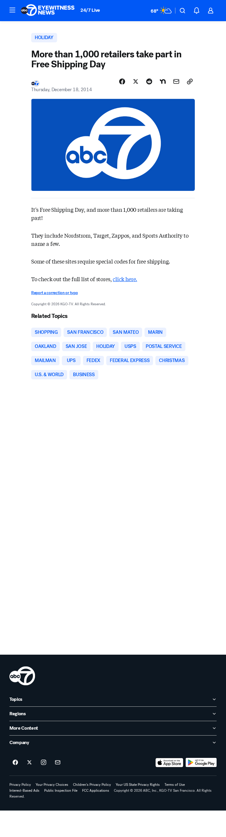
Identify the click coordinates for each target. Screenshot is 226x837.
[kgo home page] (22, 675)
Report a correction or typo (54, 293)
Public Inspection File (60, 790)
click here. (125, 279)
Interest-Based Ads (24, 790)
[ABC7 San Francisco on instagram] (43, 762)
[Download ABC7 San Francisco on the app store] (169, 762)
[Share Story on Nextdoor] (163, 81)
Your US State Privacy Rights (138, 784)
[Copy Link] (190, 81)
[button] (12, 10)
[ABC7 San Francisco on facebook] (15, 762)
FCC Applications (95, 790)
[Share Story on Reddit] (149, 81)
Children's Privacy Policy (92, 784)
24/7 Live (90, 10)
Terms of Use (174, 784)
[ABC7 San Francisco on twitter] (29, 762)
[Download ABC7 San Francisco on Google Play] (201, 762)
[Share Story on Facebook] (122, 81)
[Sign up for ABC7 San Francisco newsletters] (58, 762)
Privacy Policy (20, 784)
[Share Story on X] (136, 81)
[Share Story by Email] (176, 81)
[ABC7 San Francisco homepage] (47, 10)
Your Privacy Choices (52, 784)
